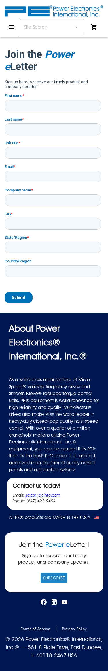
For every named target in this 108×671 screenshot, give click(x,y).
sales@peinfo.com (43, 495)
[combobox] (52, 27)
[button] (76, 27)
